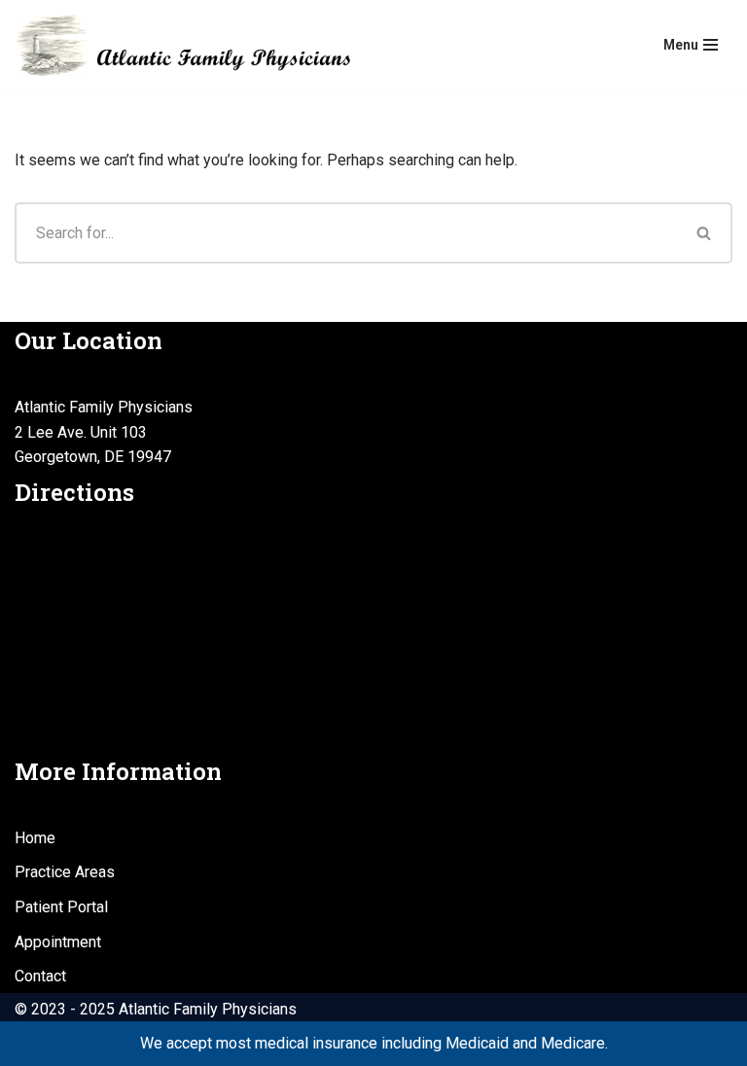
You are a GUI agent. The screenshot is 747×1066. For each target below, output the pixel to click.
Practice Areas (65, 872)
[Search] (704, 233)
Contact (40, 976)
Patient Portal (61, 907)
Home (35, 838)
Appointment (58, 942)
